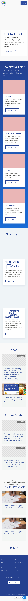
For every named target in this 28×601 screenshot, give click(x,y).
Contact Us (4, 570)
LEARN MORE (12, 110)
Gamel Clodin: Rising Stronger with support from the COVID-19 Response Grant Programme (14, 463)
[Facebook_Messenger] (24, 597)
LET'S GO (11, 219)
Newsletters (18, 573)
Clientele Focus (5, 567)
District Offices (5, 565)
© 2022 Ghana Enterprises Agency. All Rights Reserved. (16, 594)
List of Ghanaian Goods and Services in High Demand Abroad (14, 400)
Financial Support (19, 565)
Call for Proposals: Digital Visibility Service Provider (13, 507)
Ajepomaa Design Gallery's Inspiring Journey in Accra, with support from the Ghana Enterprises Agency (13, 437)
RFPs (16, 567)
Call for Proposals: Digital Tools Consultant (13, 533)
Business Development (20, 562)
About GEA (4, 562)
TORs (16, 570)
